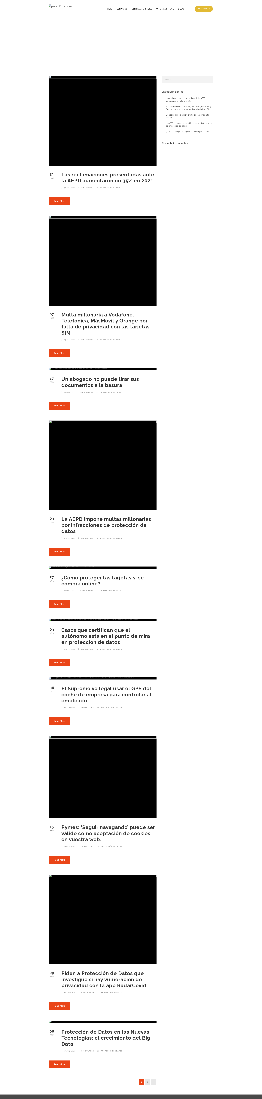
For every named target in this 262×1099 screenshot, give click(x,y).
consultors (87, 188)
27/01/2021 (69, 591)
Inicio (109, 9)
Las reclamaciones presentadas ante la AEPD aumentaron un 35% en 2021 (107, 178)
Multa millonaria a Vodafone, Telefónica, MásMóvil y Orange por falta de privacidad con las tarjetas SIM (105, 324)
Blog (181, 9)
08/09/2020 (69, 1051)
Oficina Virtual (165, 9)
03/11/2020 (69, 649)
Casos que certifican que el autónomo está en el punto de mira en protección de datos (105, 636)
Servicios (122, 9)
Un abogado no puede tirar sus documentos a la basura (100, 382)
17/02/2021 (69, 392)
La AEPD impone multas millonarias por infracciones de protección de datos (106, 525)
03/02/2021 (69, 538)
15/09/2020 (69, 846)
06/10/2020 (69, 707)
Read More (59, 201)
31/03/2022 (69, 188)
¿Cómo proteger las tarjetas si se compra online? (187, 131)
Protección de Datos (111, 188)
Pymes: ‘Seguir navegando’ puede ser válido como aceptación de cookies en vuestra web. (108, 833)
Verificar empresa (142, 9)
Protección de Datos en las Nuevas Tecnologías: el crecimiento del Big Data (105, 1038)
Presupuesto (204, 9)
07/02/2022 (69, 340)
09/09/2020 (69, 992)
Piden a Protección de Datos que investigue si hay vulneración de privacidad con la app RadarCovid (103, 979)
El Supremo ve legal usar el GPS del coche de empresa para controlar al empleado (106, 694)
